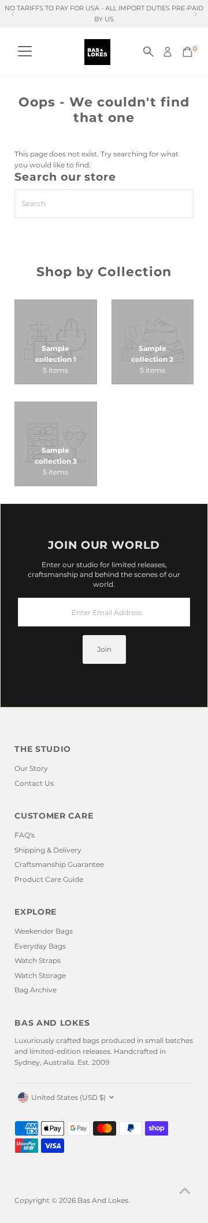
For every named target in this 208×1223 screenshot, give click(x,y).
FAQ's (24, 835)
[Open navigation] (24, 51)
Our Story (31, 768)
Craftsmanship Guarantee (59, 864)
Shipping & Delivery (47, 850)
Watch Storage (40, 975)
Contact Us (34, 783)
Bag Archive (35, 989)
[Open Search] (148, 52)
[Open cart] (187, 52)
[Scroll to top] (184, 1191)
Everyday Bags (40, 946)
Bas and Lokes (102, 1200)
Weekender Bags (43, 931)
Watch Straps (37, 960)
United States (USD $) (68, 1097)
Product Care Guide (48, 879)
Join (104, 649)
